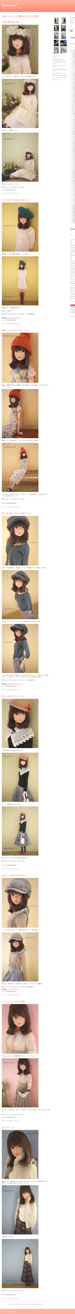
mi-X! (71, 259)
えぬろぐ (72, 277)
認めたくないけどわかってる (15, 330)
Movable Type (12, 1311)
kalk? (71, 253)
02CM (74, 207)
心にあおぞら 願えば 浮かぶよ (16, 200)
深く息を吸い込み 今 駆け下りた (17, 513)
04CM (74, 216)
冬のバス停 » (39, 1304)
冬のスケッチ (17, 193)
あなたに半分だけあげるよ (14, 875)
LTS (71, 257)
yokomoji (72, 271)
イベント (73, 223)
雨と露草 (72, 273)
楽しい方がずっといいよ (13, 696)
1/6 (71, 241)
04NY (74, 209)
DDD (71, 243)
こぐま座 (72, 281)
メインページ (25, 1304)
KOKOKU (72, 255)
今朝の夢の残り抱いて (12, 22)
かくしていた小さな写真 (13, 1001)
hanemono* (9, 5)
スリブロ (72, 285)
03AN (74, 208)
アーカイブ (33, 1304)
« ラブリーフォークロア (14, 1304)
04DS (74, 217)
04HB (74, 215)
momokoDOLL (10, 193)
